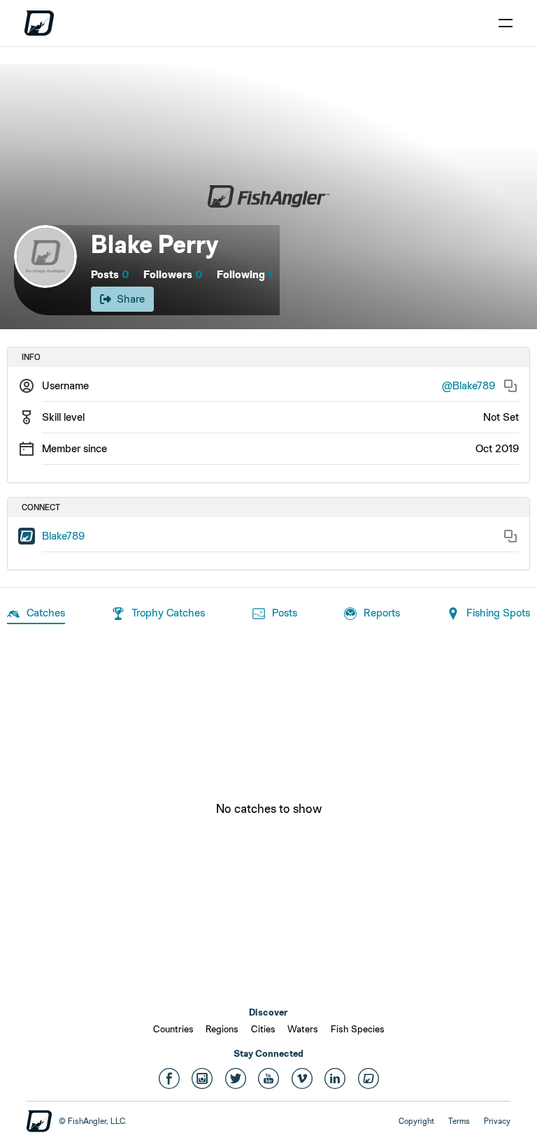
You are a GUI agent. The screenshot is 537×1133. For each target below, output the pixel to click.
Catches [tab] (46, 612)
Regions (222, 1029)
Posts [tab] (284, 612)
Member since (74, 448)
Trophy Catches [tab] (168, 612)
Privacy (497, 1121)
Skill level (63, 417)
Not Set (501, 417)
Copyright (416, 1121)
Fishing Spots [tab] (498, 612)
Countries (173, 1029)
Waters (302, 1029)
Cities (263, 1029)
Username (65, 385)
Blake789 (63, 535)
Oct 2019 (497, 448)
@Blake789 (468, 385)
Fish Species (358, 1029)
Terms (459, 1121)
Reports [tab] (382, 612)
